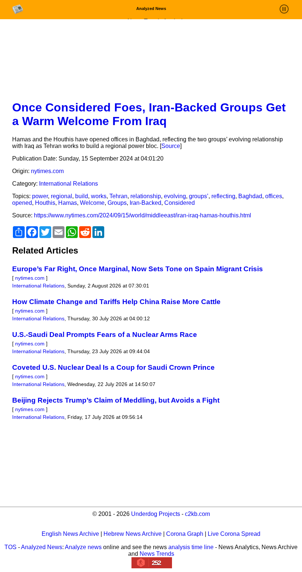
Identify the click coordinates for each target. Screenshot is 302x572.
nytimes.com (47, 171)
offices (273, 196)
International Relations (68, 183)
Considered (179, 203)
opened (22, 203)
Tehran (118, 196)
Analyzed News (41, 547)
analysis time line (191, 547)
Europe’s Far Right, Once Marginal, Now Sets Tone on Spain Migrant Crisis (137, 269)
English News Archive (70, 534)
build (81, 196)
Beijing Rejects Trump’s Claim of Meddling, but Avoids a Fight (116, 400)
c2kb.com (197, 514)
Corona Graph (184, 534)
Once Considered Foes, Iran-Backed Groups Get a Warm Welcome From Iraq (149, 114)
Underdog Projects (155, 514)
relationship (145, 196)
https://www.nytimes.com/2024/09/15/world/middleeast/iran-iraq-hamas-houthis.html (142, 215)
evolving (175, 196)
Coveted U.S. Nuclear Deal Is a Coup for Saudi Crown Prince (113, 367)
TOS (10, 547)
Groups (117, 203)
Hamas (67, 203)
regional (61, 196)
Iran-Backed (145, 203)
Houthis (45, 203)
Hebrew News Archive (132, 534)
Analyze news (83, 547)
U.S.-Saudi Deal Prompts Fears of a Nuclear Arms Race (104, 334)
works (98, 196)
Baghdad (250, 196)
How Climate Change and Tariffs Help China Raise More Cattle (116, 302)
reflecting (223, 196)
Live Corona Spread (234, 534)
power (40, 196)
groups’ (198, 196)
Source (170, 146)
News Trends (157, 554)
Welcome (92, 203)
